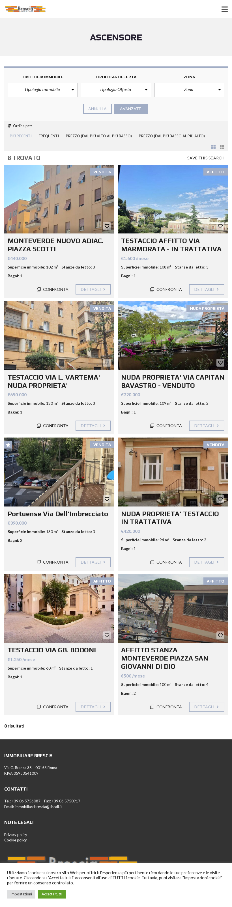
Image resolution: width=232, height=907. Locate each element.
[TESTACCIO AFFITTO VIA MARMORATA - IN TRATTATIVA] (173, 199)
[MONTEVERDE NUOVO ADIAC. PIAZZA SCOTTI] (59, 199)
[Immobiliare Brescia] (23, 9)
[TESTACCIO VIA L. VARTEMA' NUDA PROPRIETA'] (59, 335)
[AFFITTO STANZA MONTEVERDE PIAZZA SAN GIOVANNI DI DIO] (173, 608)
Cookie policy (15, 840)
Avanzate (130, 108)
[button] (43, 90)
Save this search (205, 157)
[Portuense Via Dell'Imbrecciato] (59, 472)
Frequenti (49, 136)
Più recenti (21, 136)
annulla (97, 108)
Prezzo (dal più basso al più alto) (172, 136)
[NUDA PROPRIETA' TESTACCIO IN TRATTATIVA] (173, 472)
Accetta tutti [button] (52, 894)
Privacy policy (15, 834)
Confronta (55, 289)
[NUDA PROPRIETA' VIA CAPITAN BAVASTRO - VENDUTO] (173, 335)
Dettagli (91, 289)
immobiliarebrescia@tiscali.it (38, 806)
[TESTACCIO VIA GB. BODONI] (59, 608)
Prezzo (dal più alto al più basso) (99, 136)
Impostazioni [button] (21, 894)
